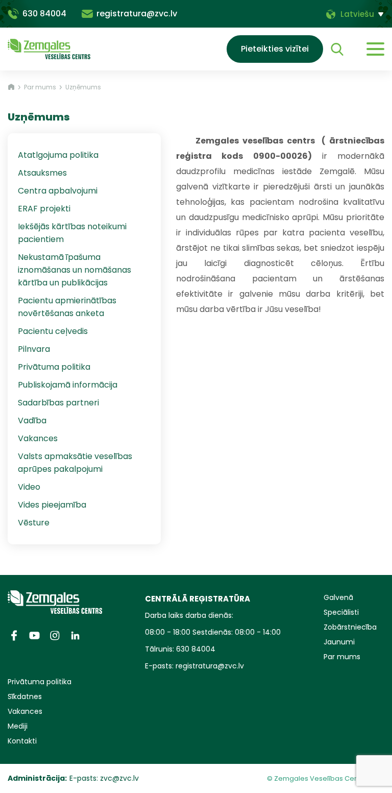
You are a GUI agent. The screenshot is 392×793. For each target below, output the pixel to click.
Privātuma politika (54, 367)
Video (29, 487)
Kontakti (22, 741)
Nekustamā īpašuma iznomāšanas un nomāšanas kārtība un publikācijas (74, 270)
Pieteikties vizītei (275, 49)
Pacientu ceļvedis (53, 331)
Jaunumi (339, 642)
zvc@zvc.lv (119, 778)
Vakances (38, 438)
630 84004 (44, 13)
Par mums (40, 87)
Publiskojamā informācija (67, 385)
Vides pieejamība (52, 505)
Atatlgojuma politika (58, 155)
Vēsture (34, 522)
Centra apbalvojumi (57, 191)
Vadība (32, 420)
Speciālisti (341, 612)
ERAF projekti (44, 208)
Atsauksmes (42, 173)
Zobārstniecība (350, 627)
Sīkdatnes (25, 696)
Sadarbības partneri (58, 402)
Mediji (18, 726)
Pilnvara (34, 349)
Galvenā (338, 597)
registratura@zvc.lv (136, 13)
